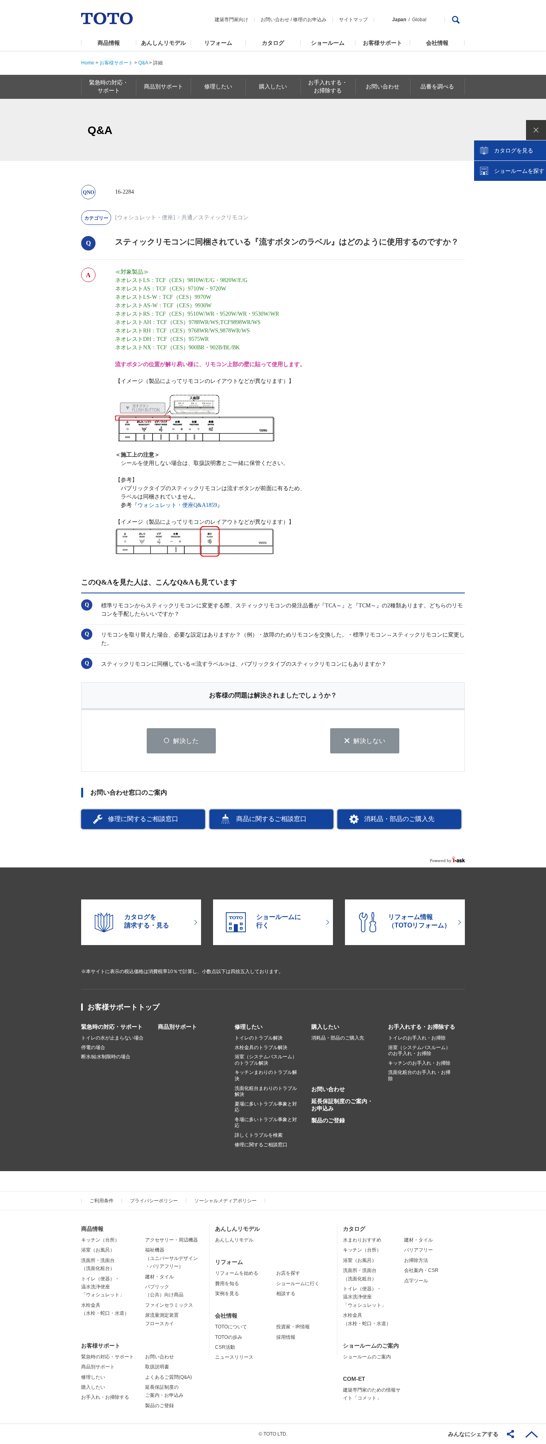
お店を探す (288, 1273)
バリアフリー (418, 1250)
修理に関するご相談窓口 (143, 818)
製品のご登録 (328, 1120)
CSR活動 (225, 1347)
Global (419, 19)
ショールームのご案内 (371, 1345)
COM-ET (354, 1379)
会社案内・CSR (421, 1270)
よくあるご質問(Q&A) (168, 1377)
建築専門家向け (231, 19)
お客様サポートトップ (123, 1007)
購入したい (325, 1026)
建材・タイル (159, 1277)
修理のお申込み (310, 19)
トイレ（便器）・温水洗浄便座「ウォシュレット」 (102, 1287)
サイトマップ (353, 19)
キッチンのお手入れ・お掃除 (419, 1063)
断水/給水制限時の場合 (105, 1056)
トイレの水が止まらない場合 (112, 1038)
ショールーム (328, 43)
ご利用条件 (102, 1201)
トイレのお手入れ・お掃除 (417, 1038)
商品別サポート (177, 1026)
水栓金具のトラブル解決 (261, 1047)
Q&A (143, 63)
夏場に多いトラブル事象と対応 (266, 1107)
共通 (187, 217)
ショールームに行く (297, 1283)
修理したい (249, 1026)
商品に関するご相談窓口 (271, 818)
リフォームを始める (236, 1273)
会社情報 (437, 43)
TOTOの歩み (228, 1337)
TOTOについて (231, 1327)
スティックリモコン (223, 217)
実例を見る (227, 1293)
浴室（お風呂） (98, 1250)
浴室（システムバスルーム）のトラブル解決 (266, 1060)
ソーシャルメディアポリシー (225, 1201)
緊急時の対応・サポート (112, 1026)
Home (87, 63)
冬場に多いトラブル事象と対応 (266, 1123)
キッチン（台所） (100, 1240)
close (536, 130)
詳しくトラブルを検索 (259, 1135)
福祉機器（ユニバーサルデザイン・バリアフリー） (171, 1258)
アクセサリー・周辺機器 (171, 1240)
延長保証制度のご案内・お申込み (342, 1105)
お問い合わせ (275, 19)
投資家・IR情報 (293, 1327)
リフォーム (218, 43)
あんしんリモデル (163, 43)
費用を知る (227, 1283)
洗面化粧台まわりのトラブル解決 (266, 1092)
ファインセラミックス (169, 1305)
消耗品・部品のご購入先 (399, 818)
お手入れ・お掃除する (105, 1397)
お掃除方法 (416, 1260)
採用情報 (285, 1337)
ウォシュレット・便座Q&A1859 (177, 505)
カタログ (273, 43)
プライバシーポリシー (154, 1201)
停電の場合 (93, 1047)
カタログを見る (513, 150)
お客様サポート (382, 43)
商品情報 (109, 43)
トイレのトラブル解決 (259, 1038)
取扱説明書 (157, 1367)
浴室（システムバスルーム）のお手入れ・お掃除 (419, 1051)
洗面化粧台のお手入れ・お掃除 (419, 1075)
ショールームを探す (519, 171)
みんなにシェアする (473, 1434)
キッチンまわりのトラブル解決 (266, 1075)
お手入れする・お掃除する (421, 1026)
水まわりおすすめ (362, 1240)
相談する (285, 1293)
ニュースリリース (234, 1357)
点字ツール (416, 1281)
